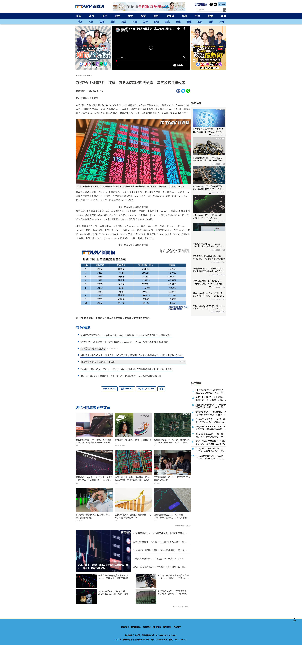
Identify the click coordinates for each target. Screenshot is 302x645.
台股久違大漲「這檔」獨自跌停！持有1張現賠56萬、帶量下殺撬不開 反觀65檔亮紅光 (133, 479)
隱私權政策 (136, 627)
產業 (167, 21)
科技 (134, 21)
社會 (130, 15)
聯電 (161, 389)
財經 (117, 15)
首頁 (78, 15)
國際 (102, 21)
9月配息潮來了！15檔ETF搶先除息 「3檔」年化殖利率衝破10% (133, 516)
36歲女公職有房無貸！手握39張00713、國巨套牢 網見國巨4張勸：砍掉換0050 (113, 577)
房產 (178, 21)
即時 (91, 15)
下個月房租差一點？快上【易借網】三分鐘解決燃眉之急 (172, 478)
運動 (113, 21)
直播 (223, 15)
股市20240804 (127, 389)
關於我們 (125, 627)
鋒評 (156, 15)
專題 (184, 15)
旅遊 (123, 21)
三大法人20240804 (146, 389)
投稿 (211, 21)
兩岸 (91, 21)
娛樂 (143, 15)
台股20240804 (109, 389)
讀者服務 (157, 627)
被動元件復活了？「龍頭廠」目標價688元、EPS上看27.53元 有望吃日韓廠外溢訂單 (171, 441)
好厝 (221, 21)
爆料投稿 (167, 627)
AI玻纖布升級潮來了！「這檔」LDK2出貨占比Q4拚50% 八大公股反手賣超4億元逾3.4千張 (160, 558)
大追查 (170, 15)
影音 (210, 15)
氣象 (200, 21)
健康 (189, 21)
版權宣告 (147, 627)
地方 (80, 21)
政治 (104, 15)
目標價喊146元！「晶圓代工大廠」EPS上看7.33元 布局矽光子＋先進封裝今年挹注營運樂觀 (173, 593)
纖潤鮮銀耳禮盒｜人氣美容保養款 (97, 362)
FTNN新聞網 (81, 76)
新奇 (145, 21)
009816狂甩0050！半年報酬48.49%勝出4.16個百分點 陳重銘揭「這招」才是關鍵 (114, 593)
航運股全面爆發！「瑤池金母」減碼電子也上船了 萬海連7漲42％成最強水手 (159, 542)
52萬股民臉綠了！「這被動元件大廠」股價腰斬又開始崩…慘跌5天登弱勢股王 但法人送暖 (159, 533)
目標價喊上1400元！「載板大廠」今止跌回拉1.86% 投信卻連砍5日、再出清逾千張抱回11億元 (94, 479)
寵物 (156, 21)
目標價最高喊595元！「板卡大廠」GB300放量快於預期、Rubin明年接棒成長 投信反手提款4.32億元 (171, 516)
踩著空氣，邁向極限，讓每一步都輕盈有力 (133, 441)
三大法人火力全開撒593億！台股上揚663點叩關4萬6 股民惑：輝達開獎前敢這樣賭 (173, 577)
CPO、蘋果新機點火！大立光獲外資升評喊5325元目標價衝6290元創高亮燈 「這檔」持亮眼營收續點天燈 (160, 567)
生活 (197, 15)
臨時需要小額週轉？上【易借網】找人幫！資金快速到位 (93, 516)
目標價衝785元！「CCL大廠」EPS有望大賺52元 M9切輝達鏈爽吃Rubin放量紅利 (94, 441)
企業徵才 (177, 627)
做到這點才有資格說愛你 (93, 348)
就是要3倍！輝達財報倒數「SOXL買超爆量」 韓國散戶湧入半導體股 (160, 550)
